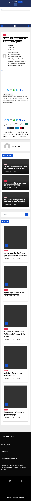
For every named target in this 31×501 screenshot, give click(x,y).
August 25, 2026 (10, 417)
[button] (26, 26)
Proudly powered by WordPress (10, 492)
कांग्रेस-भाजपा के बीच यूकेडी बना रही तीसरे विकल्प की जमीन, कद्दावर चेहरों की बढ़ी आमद (15, 201)
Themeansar (15, 494)
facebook (9, 497)
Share (22, 90)
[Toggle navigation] (14, 26)
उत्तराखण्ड (5, 164)
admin (11, 45)
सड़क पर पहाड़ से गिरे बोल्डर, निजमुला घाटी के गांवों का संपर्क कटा (15, 184)
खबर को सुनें (9, 94)
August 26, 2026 (10, 258)
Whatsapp (15, 497)
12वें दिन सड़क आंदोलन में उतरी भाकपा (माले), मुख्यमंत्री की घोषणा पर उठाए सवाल (15, 168)
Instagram (21, 497)
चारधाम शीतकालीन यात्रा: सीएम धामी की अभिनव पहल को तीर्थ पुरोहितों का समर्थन (22, 134)
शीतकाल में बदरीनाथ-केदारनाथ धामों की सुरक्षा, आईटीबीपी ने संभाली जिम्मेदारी (9, 134)
